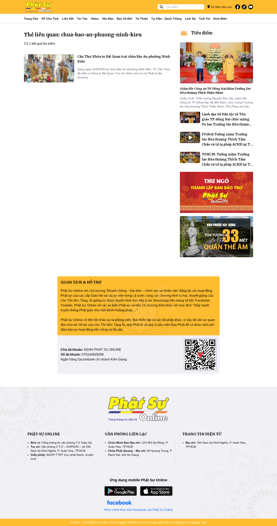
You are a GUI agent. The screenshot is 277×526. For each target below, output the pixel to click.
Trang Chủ (31, 18)
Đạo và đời (124, 18)
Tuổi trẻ (204, 18)
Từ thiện (141, 18)
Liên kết (68, 18)
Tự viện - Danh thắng (166, 18)
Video (95, 18)
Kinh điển (220, 18)
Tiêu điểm (202, 32)
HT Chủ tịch (50, 18)
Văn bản (108, 18)
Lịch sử (190, 18)
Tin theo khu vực (221, 7)
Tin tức (82, 18)
